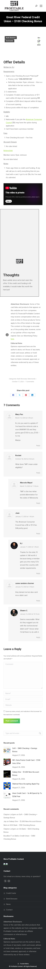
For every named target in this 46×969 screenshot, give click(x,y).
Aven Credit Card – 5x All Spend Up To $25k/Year (27, 794)
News (8, 904)
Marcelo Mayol (26, 483)
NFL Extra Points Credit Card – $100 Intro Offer (26, 761)
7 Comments (29, 381)
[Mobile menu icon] (41, 5)
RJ (21, 543)
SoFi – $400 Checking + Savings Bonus (24, 750)
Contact (9, 910)
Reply (38, 445)
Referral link (8, 151)
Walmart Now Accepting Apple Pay (25, 784)
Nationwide (9, 41)
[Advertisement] (23, 232)
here (12, 339)
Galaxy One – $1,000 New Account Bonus (25, 773)
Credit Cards (11, 893)
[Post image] (7, 750)
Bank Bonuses (11, 37)
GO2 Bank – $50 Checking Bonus (22, 825)
